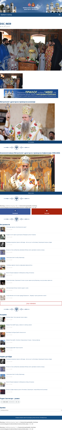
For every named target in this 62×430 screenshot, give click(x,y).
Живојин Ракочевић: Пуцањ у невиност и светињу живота (19, 324)
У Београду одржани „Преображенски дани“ (16, 227)
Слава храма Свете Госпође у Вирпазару (15, 257)
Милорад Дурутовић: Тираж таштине (14, 347)
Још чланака (31, 303)
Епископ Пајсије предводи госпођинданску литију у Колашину (20, 272)
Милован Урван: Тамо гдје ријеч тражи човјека (16, 317)
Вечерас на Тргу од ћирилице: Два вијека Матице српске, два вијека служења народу (25, 250)
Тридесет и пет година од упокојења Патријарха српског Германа (21, 234)
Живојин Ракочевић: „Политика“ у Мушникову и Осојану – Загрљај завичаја (23, 340)
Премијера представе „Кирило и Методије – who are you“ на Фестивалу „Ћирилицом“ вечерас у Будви (29, 242)
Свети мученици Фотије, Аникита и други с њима (17, 288)
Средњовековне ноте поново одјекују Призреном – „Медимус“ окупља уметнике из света (26, 295)
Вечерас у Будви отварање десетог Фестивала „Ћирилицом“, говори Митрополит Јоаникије (26, 389)
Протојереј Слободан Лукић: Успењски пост (16, 332)
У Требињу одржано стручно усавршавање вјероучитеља (19, 265)
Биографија (31, 142)
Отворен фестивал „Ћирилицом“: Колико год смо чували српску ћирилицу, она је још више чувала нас (29, 280)
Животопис (31, 193)
